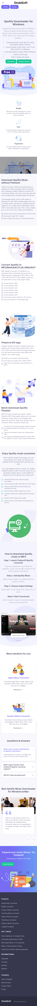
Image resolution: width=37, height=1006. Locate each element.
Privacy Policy (6, 986)
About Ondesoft (6, 979)
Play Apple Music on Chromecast (12, 943)
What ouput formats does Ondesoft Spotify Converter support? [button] (15, 767)
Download (10, 61)
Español (4, 969)
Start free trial (7, 864)
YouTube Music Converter (10, 913)
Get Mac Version (24, 61)
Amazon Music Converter (10, 910)
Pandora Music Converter (10, 923)
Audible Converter (7, 927)
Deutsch (4, 965)
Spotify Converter (7, 906)
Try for (5, 7)
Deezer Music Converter (9, 917)
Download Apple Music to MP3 (12, 939)
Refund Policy (6, 982)
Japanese (4, 958)
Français (4, 962)
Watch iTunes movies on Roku (11, 946)
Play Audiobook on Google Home (12, 936)
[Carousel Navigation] (18, 838)
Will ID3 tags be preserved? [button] (15, 775)
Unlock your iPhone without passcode (14, 949)
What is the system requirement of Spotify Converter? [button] (16, 750)
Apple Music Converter (9, 903)
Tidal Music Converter (8, 920)
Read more (17, 690)
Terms (3, 989)
